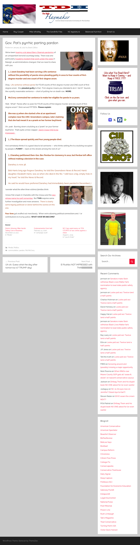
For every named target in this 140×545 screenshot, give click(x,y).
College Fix (105, 462)
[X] (114, 119)
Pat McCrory (30, 250)
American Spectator (108, 430)
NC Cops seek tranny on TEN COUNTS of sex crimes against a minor (74, 230)
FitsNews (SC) (106, 482)
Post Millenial (106, 506)
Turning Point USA (108, 526)
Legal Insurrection (108, 498)
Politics (16, 248)
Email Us (111, 32)
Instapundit (105, 494)
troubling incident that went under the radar (34, 59)
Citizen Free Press (108, 458)
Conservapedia (106, 466)
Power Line (105, 510)
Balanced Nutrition (93, 32)
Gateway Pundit (107, 490)
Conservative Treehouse (110, 470)
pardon (22, 250)
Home (5, 32)
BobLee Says (105, 442)
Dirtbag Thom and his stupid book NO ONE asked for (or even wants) (117, 406)
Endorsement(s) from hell (43, 228)
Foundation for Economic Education (115, 486)
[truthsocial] (110, 119)
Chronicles (105, 454)
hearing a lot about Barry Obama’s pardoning (35, 52)
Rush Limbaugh (107, 514)
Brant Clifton (33, 48)
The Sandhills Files (54, 32)
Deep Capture (106, 478)
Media (10, 248)
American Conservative (110, 426)
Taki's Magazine (107, 518)
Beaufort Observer (108, 434)
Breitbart (104, 446)
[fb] (119, 119)
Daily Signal (105, 474)
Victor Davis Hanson (109, 530)
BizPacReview (106, 438)
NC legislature (74, 32)
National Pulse (106, 502)
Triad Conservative (108, 522)
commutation (13, 250)
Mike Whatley (35, 32)
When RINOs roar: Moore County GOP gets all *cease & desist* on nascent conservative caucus (117, 374)
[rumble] (125, 119)
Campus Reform (107, 450)
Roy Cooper (19, 32)
